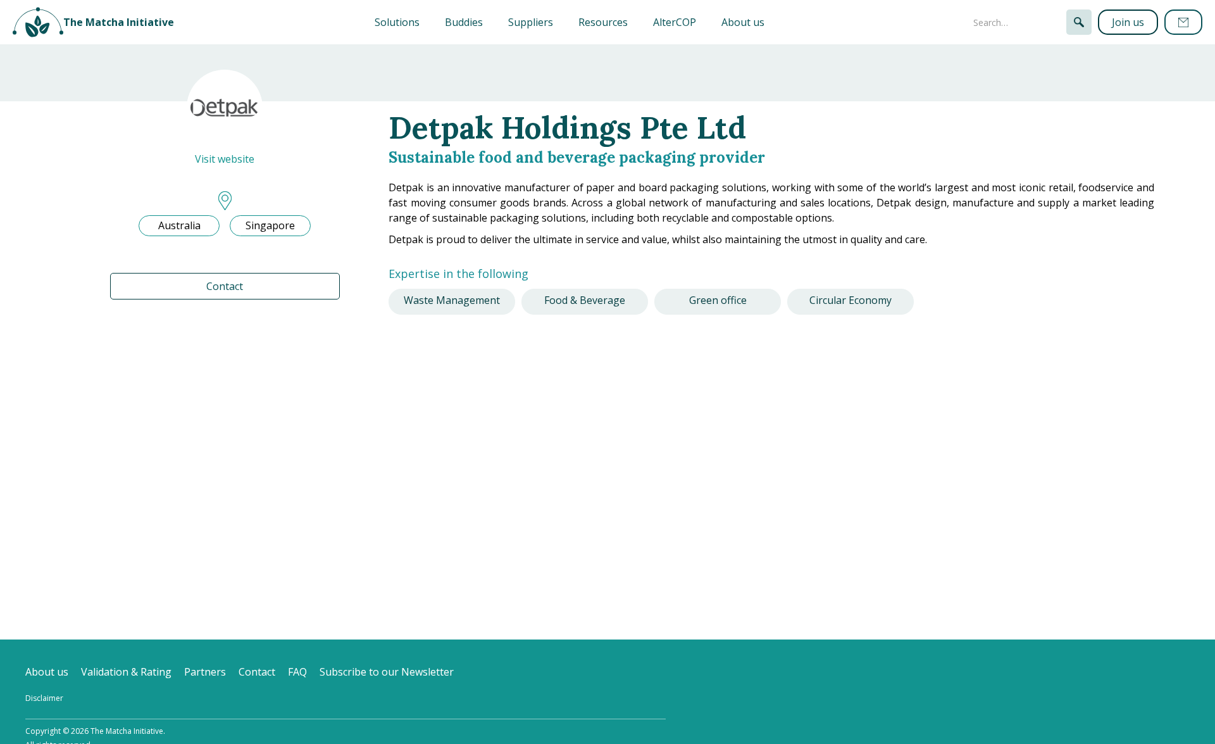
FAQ (297, 672)
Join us (1128, 22)
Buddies (464, 22)
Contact (224, 286)
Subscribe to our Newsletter (387, 672)
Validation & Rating (126, 672)
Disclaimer (44, 698)
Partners (205, 672)
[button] (397, 22)
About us (742, 22)
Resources (603, 22)
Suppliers (530, 22)
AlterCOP (674, 22)
